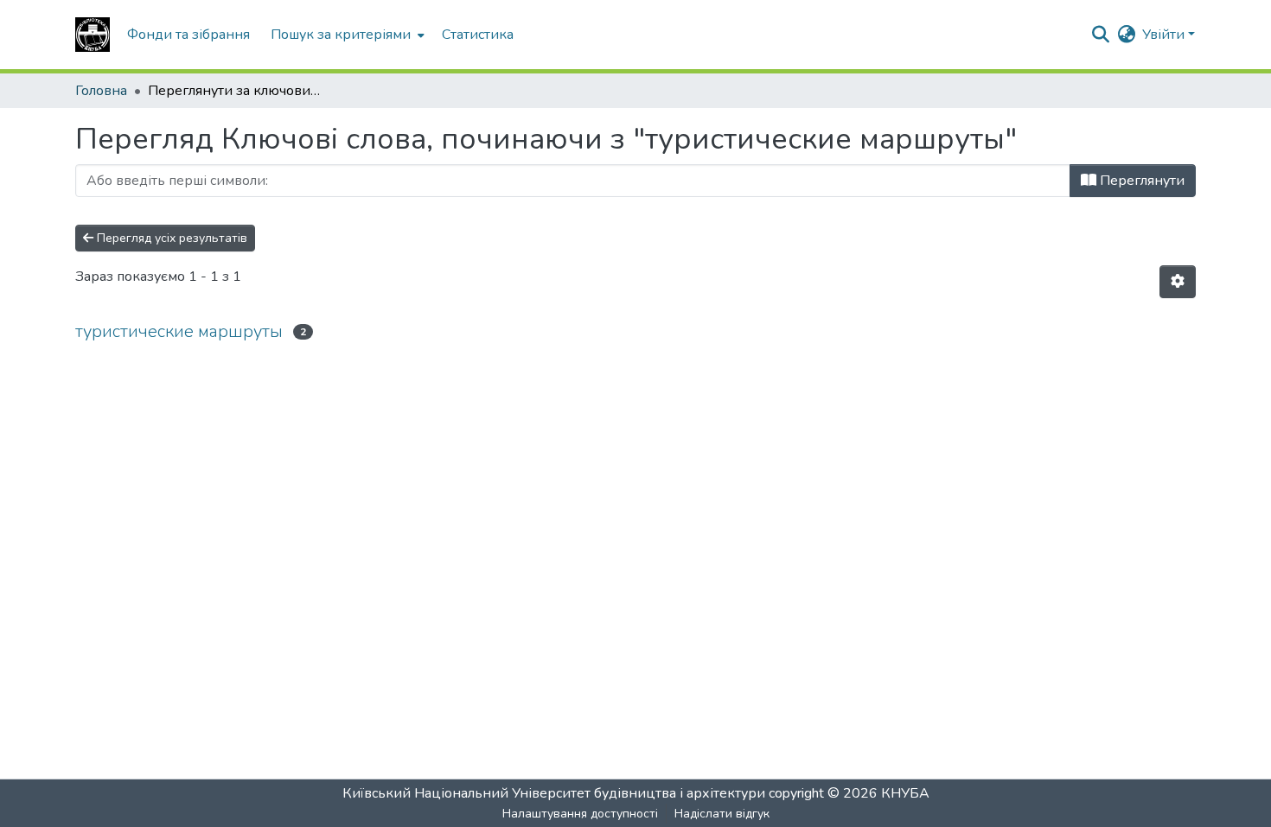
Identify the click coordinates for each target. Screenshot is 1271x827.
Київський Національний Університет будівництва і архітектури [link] (553, 793)
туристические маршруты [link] (179, 331)
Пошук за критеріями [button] (341, 34)
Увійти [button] (1165, 34)
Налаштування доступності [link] (580, 813)
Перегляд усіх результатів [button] (170, 238)
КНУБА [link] (905, 793)
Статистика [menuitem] (478, 34)
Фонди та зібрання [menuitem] (188, 34)
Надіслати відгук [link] (722, 813)
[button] (92, 34)
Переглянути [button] (1140, 180)
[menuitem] (346, 34)
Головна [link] (101, 90)
